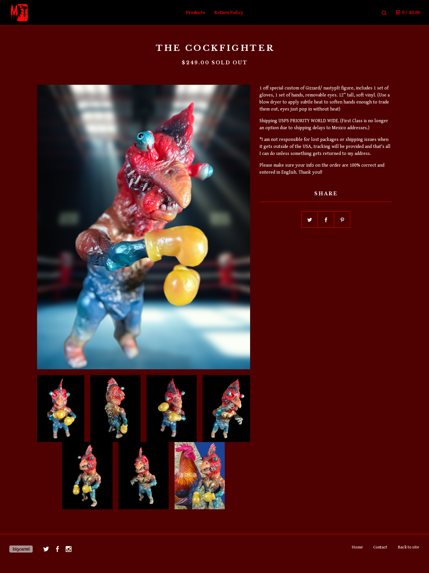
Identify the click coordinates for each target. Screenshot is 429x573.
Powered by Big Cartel (21, 549)
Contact (380, 547)
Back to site (408, 547)
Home (357, 547)
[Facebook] (57, 549)
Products (195, 12)
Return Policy (228, 12)
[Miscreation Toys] (39, 13)
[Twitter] (46, 549)
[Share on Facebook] (326, 220)
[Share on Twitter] (309, 220)
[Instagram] (68, 549)
